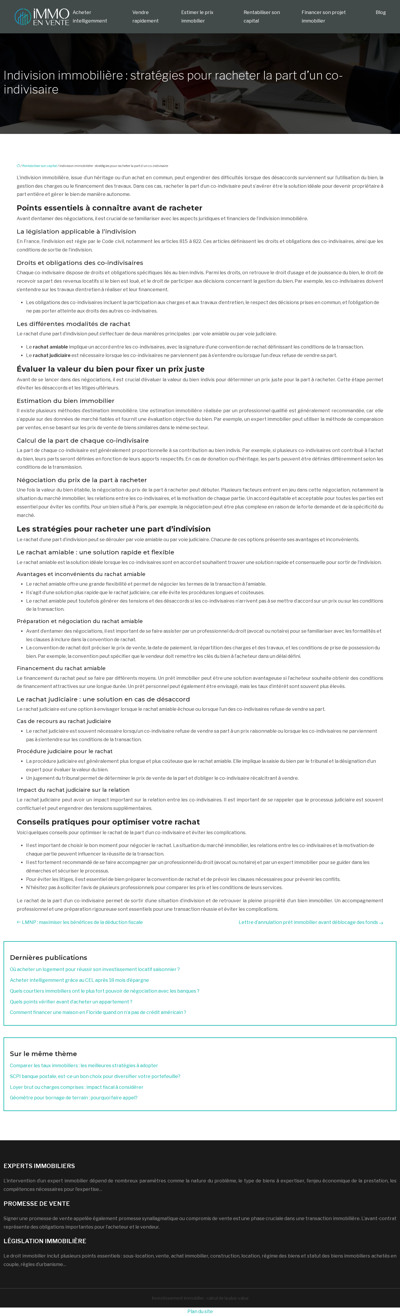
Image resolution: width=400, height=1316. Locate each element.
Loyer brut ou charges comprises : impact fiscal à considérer (76, 1087)
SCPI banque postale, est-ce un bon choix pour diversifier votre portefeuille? (95, 1076)
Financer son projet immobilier (324, 17)
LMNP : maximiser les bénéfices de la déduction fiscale (82, 922)
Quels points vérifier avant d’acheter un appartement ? (71, 1002)
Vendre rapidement (145, 17)
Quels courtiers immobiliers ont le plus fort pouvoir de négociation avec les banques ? (104, 991)
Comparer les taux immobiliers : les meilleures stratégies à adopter (84, 1065)
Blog (381, 12)
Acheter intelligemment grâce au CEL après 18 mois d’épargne (79, 980)
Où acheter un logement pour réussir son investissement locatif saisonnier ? (95, 969)
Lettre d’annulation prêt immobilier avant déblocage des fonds (308, 922)
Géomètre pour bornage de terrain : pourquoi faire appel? (74, 1098)
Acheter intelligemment (90, 17)
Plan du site (200, 1311)
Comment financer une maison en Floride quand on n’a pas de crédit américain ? (98, 1012)
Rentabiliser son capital (262, 17)
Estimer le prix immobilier (197, 17)
